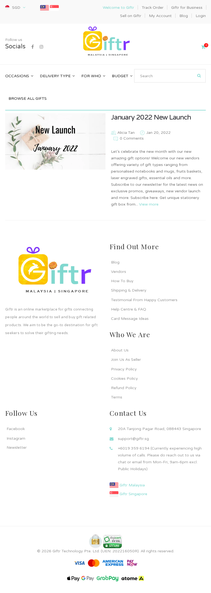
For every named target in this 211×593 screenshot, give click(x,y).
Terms (116, 397)
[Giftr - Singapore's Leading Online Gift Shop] (105, 42)
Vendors (118, 271)
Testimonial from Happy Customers (144, 300)
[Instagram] (41, 47)
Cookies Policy (124, 378)
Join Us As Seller (126, 359)
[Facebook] (32, 47)
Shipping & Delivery (128, 290)
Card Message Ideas (130, 318)
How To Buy (122, 281)
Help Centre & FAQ (128, 309)
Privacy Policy (124, 369)
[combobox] (170, 76)
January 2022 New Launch (151, 117)
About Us (120, 350)
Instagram (16, 438)
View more (149, 204)
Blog (115, 262)
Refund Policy (124, 388)
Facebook (16, 428)
